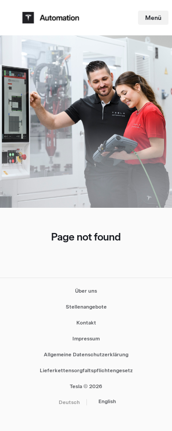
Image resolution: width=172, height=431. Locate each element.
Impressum (86, 339)
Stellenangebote (86, 307)
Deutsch (69, 402)
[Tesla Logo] (52, 17)
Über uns (86, 291)
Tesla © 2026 (86, 386)
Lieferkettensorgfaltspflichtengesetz (86, 370)
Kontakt (86, 323)
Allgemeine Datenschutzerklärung (86, 354)
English (107, 401)
